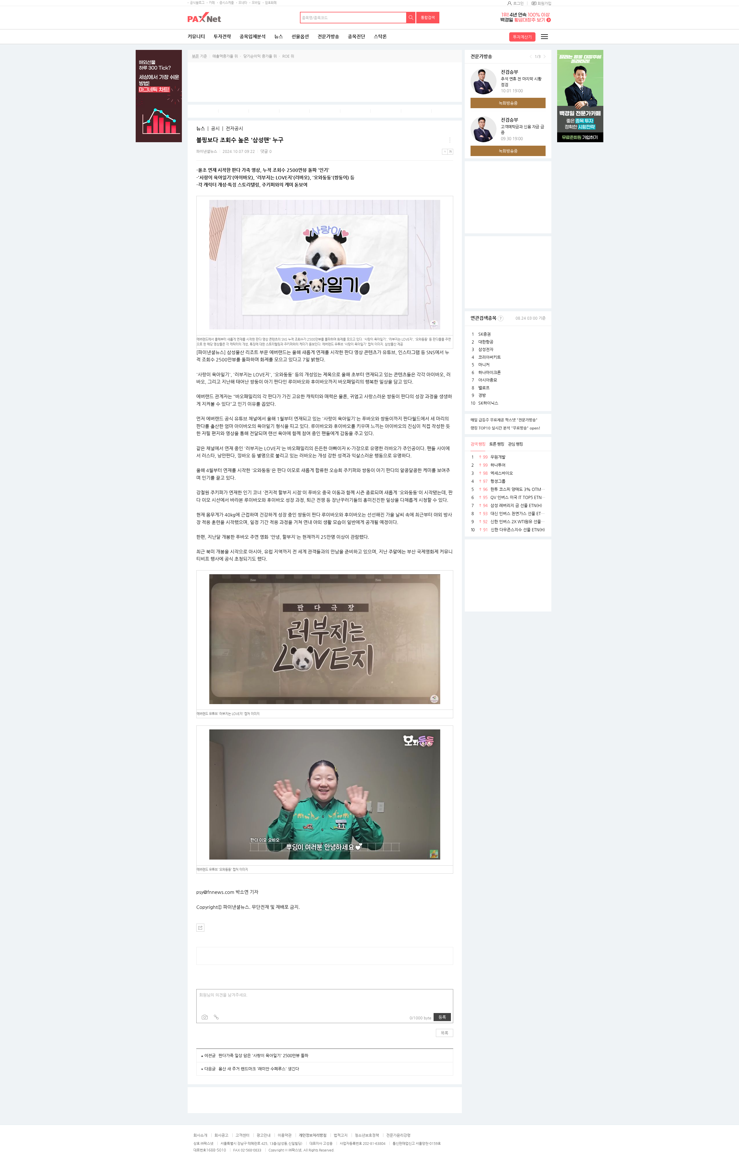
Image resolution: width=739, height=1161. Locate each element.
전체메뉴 (544, 36)
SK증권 (484, 334)
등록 (442, 1017)
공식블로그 (197, 2)
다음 (545, 56)
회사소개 (200, 1135)
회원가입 (544, 3)
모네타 (242, 2)
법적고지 (341, 1135)
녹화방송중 (508, 103)
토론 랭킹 (496, 444)
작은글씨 (445, 152)
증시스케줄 (226, 2)
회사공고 (221, 1135)
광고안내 (263, 1135)
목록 (444, 1033)
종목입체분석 (253, 36)
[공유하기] (200, 928)
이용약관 (285, 1135)
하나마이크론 (489, 372)
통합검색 (428, 17)
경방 (482, 395)
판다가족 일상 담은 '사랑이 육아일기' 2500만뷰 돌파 (263, 1055)
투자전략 (222, 36)
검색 (411, 17)
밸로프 (484, 387)
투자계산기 (522, 37)
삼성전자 (485, 349)
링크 (216, 1017)
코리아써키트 (489, 357)
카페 (212, 2)
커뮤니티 (196, 36)
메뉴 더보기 (449, 140)
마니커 (484, 364)
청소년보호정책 (367, 1135)
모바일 (256, 2)
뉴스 (278, 36)
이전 (531, 56)
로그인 (518, 3)
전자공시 (234, 128)
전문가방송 (328, 36)
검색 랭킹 (478, 444)
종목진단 (356, 36)
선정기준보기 (500, 318)
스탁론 (380, 36)
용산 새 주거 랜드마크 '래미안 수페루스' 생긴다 (259, 1069)
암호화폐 (271, 2)
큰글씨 (450, 152)
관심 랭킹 (515, 444)
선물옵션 (300, 36)
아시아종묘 (487, 380)
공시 (215, 128)
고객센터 (242, 1135)
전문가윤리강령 (398, 1135)
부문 (195, 56)
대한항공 (485, 342)
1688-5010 (216, 1150)
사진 (205, 1017)
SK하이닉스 (488, 403)
